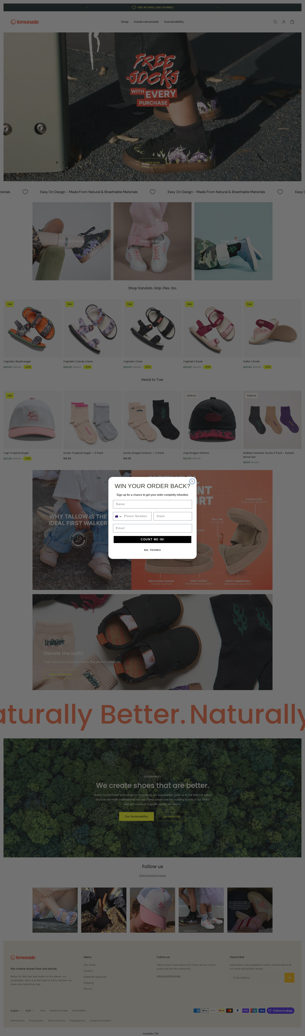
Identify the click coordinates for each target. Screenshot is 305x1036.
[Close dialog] (192, 481)
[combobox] (117, 516)
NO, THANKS (152, 550)
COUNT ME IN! (153, 539)
